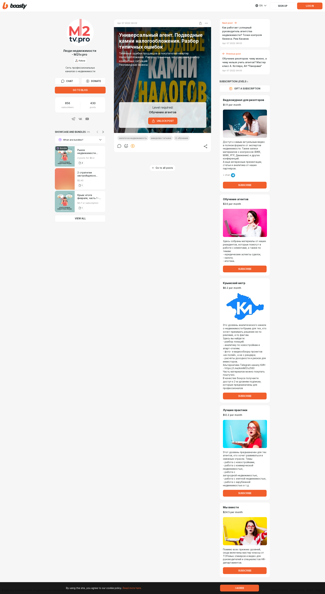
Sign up (282, 6)
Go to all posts (164, 167)
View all (80, 218)
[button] (15, 5)
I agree (239, 588)
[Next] (103, 132)
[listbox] (259, 5)
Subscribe (244, 185)
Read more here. (132, 588)
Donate (96, 81)
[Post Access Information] (200, 23)
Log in (310, 6)
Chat (69, 81)
